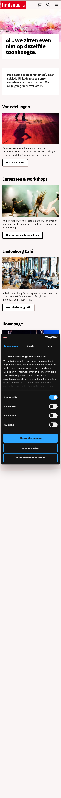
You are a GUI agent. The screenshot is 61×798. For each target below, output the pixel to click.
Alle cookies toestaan (31, 438)
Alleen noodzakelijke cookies (30, 457)
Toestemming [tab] (11, 346)
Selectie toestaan (30, 448)
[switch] (53, 406)
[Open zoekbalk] (48, 4)
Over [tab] (50, 346)
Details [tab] (30, 346)
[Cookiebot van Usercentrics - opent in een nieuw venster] (45, 338)
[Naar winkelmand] (39, 4)
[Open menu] (56, 4)
